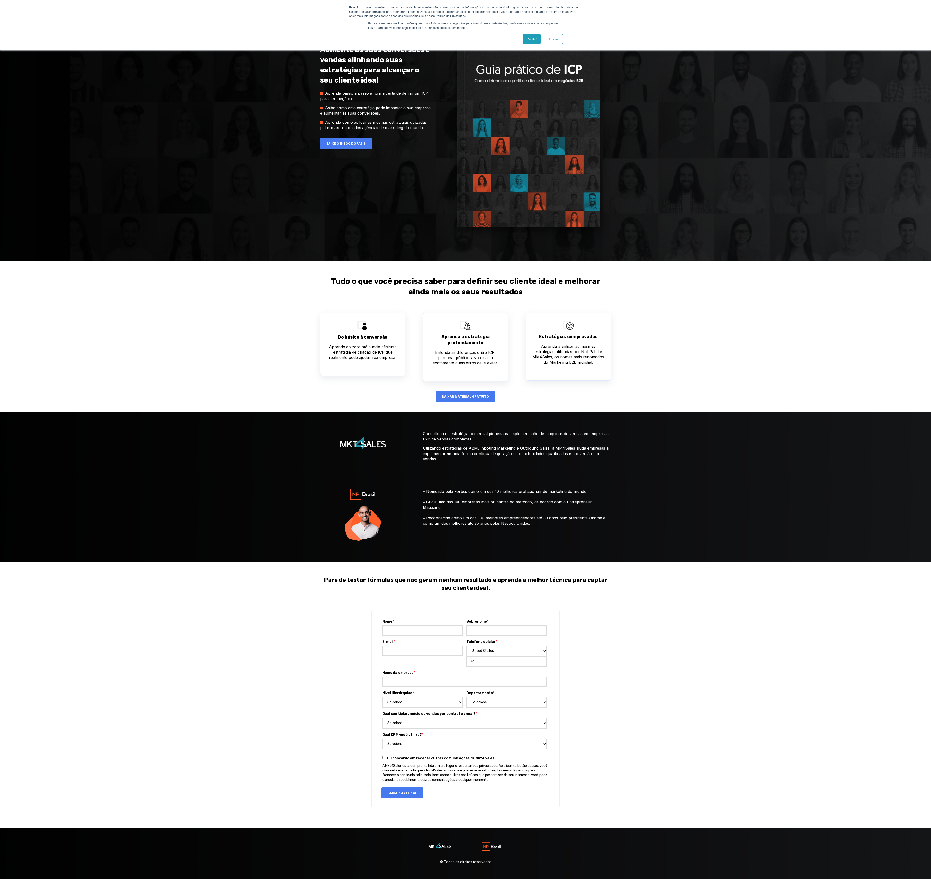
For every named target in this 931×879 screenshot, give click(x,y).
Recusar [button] (553, 39)
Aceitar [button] (532, 39)
